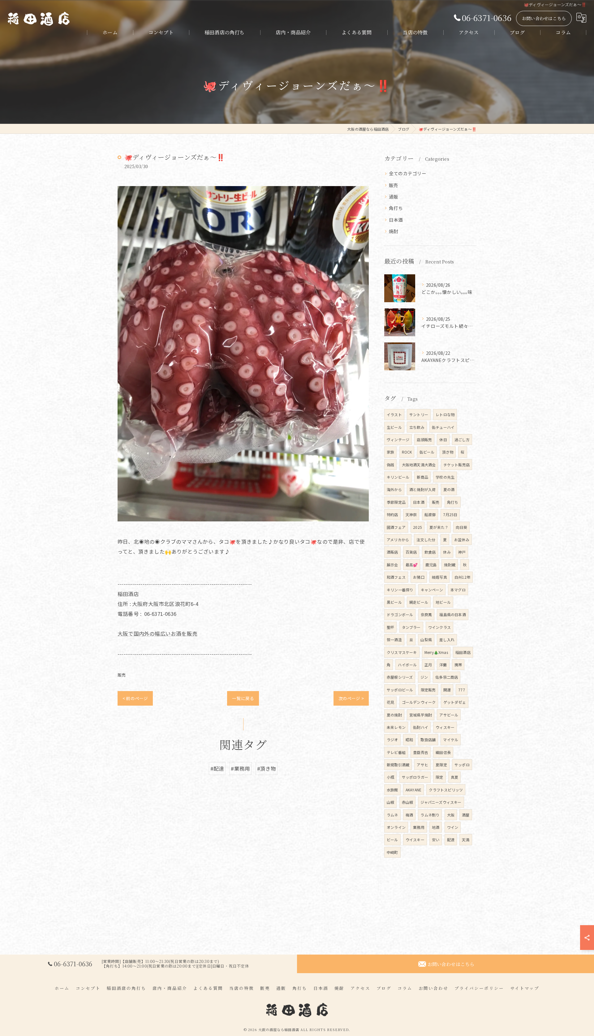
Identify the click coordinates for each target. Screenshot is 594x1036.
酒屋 (465, 814)
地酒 (435, 827)
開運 (447, 689)
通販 (393, 196)
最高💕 (412, 564)
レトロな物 (445, 414)
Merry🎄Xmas (436, 652)
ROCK (407, 452)
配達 (450, 839)
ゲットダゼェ (454, 702)
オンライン (396, 827)
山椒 (390, 802)
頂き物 (448, 452)
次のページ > (351, 698)
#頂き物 (266, 768)
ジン (424, 677)
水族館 (392, 789)
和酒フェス (396, 577)
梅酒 (409, 814)
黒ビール (394, 602)
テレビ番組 (396, 752)
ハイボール (407, 664)
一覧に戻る (243, 698)
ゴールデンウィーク (419, 702)
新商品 (422, 477)
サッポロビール (400, 689)
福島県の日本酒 (452, 614)
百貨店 (411, 552)
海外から (394, 489)
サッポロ (462, 764)
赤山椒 (407, 802)
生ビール (394, 427)
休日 (443, 439)
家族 (390, 452)
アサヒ (422, 764)
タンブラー (411, 627)
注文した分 (425, 539)
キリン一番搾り (400, 589)
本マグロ (458, 589)
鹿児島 (431, 564)
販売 (122, 675)
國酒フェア (396, 527)
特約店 (392, 514)
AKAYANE (413, 789)
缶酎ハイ (420, 727)
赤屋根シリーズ (400, 677)
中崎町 (392, 852)
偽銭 (390, 464)
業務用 (418, 827)
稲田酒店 (463, 652)
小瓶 (390, 777)
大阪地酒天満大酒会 (419, 464)
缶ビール (427, 452)
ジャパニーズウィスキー (440, 802)
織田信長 (443, 752)
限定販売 (428, 689)
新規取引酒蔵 (398, 764)
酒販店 (392, 552)
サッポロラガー (415, 777)
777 (461, 689)
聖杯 (390, 627)
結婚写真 (439, 577)
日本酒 (396, 219)
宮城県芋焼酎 (420, 714)
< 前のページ (135, 698)
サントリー (418, 414)
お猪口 (418, 577)
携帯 (458, 664)
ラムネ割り (429, 814)
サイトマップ (524, 988)
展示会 (392, 564)
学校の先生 (445, 477)
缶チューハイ (443, 427)
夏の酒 (449, 489)
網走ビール (418, 602)
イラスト (394, 414)
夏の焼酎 (394, 714)
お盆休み (461, 539)
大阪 (450, 814)
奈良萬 (426, 614)
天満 (465, 839)
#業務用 (240, 768)
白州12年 (462, 577)
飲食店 (430, 552)
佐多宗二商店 (446, 677)
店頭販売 (424, 439)
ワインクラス (439, 627)
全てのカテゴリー (408, 173)
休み (446, 552)
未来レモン (396, 727)
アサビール (448, 714)
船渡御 (430, 514)
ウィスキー (445, 727)
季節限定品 (396, 502)
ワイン (452, 827)
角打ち (396, 208)
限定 (439, 777)
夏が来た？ (438, 527)
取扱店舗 (428, 739)
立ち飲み (416, 427)
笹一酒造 (394, 639)
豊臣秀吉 (420, 752)
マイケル (450, 739)
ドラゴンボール (400, 614)
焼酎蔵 (449, 564)
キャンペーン (432, 589)
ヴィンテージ (398, 439)
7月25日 (450, 514)
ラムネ (392, 814)
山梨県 (426, 639)
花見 (390, 702)
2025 (417, 527)
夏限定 (441, 764)
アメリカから (398, 539)
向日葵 (461, 527)
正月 (428, 664)
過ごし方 (462, 439)
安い (435, 839)
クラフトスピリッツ (446, 789)
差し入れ (446, 639)
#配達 (217, 768)
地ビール (443, 602)
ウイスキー (415, 839)
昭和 (409, 739)
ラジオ (392, 739)
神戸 (462, 552)
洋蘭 (443, 664)
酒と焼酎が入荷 (422, 489)
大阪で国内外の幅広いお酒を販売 (157, 633)
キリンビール (398, 477)
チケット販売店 (456, 464)
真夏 (454, 777)
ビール (392, 839)
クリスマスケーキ (402, 652)
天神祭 (411, 514)
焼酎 (393, 231)
